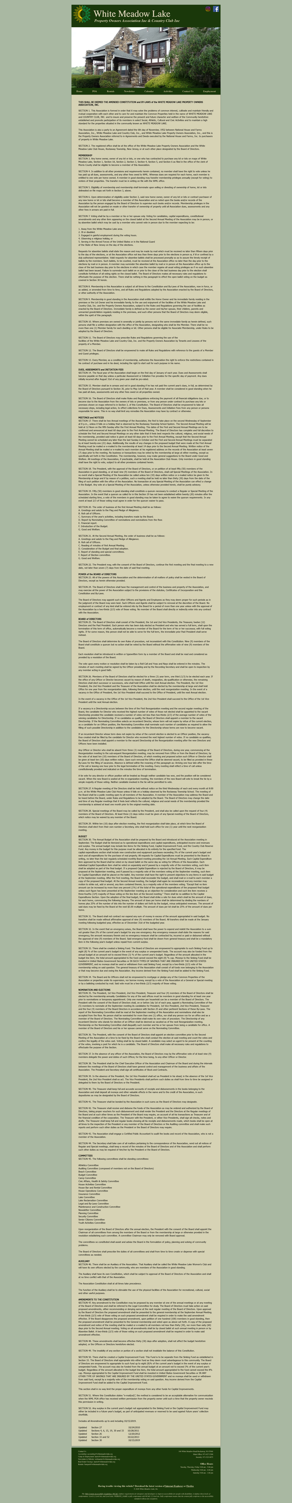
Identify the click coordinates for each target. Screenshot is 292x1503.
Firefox (190, 1486)
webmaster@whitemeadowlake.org (107, 1459)
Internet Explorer (174, 1486)
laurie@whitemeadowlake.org (105, 1456)
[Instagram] (208, 9)
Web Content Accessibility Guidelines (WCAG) (101, 1493)
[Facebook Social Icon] (216, 9)
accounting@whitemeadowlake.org (100, 1454)
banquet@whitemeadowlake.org (96, 1464)
